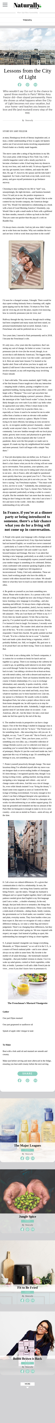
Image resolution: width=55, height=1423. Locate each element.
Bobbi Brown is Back (27, 1358)
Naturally (29, 120)
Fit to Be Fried (27, 1287)
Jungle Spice (27, 1216)
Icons (27, 1150)
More (27, 1384)
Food (27, 1221)
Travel (27, 20)
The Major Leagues (27, 1145)
